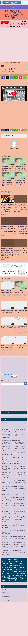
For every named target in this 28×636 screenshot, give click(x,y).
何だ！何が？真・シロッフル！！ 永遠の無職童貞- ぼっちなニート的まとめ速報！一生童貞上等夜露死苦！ (13, 468)
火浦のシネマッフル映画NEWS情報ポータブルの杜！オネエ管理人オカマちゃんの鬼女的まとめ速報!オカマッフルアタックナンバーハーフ (13, 499)
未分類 (2, 66)
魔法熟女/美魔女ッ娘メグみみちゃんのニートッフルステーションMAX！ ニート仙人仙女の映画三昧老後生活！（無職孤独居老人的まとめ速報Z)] (14, 442)
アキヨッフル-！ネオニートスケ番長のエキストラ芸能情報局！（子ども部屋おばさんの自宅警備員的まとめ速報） (13, 526)
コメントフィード (6, 596)
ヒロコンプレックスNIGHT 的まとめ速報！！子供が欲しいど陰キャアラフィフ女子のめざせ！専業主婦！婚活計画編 (14, 552)
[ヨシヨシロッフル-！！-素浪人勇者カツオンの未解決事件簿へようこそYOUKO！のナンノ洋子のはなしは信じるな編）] (14, 532)
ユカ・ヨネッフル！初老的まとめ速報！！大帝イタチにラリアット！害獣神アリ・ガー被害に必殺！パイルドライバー (13, 505)
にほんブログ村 (5, 380)
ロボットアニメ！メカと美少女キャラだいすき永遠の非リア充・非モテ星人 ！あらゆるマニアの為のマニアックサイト (13, 482)
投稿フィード (5, 592)
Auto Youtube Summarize (14, 103)
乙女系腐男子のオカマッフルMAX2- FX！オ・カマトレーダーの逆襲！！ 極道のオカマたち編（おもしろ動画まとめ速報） (13, 436)
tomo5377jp (14, 148)
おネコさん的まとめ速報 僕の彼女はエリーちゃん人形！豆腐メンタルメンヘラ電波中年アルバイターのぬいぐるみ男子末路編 (13, 429)
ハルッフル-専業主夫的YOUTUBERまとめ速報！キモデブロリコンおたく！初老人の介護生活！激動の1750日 (13, 488)
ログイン (4, 589)
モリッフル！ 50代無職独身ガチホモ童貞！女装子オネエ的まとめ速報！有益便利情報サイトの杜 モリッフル (13, 538)
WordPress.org (5, 599)
